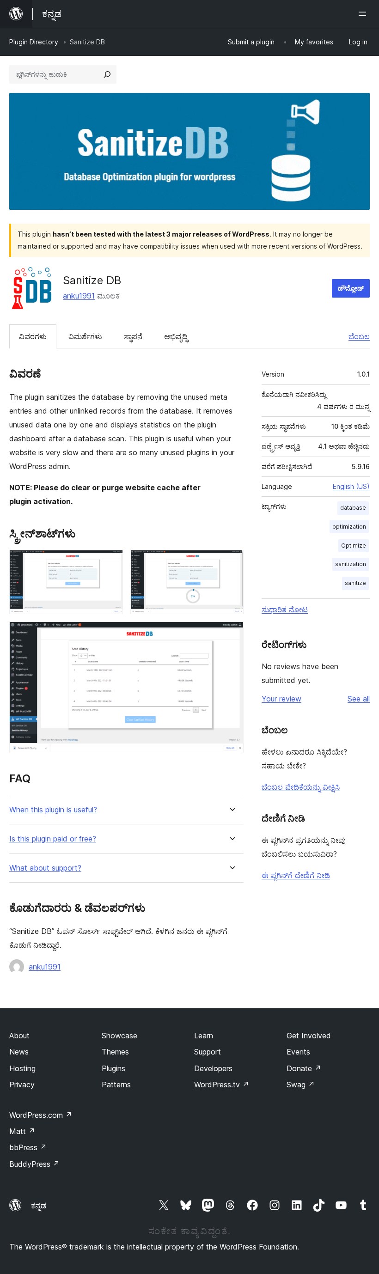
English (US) (351, 486)
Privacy (22, 1084)
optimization (349, 526)
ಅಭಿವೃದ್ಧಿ (176, 336)
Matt (22, 1131)
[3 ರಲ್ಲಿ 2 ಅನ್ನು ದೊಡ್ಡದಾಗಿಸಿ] (231, 562)
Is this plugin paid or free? (52, 839)
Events (298, 1051)
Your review (281, 698)
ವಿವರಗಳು (33, 336)
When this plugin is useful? (53, 809)
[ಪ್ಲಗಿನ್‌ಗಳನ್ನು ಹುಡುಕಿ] (107, 74)
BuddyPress (34, 1164)
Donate (304, 1068)
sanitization (350, 564)
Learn (203, 1035)
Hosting (22, 1068)
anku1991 (79, 295)
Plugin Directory (33, 42)
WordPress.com (40, 1115)
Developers (213, 1068)
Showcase (119, 1035)
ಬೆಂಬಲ (359, 336)
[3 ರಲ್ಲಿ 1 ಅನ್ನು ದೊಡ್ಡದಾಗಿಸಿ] (110, 562)
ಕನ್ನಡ (38, 1205)
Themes (115, 1051)
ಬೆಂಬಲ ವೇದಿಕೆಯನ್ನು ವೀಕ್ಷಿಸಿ (301, 787)
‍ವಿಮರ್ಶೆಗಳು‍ (85, 336)
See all (359, 698)
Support (207, 1051)
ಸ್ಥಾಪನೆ (133, 336)
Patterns (116, 1084)
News (19, 1051)
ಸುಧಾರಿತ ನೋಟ (285, 609)
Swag (301, 1084)
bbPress (28, 1147)
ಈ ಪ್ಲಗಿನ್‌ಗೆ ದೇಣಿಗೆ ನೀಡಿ (296, 875)
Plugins (113, 1068)
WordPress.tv (221, 1084)
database (353, 507)
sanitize (355, 582)
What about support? (45, 868)
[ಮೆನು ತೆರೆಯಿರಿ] (364, 14)
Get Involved (309, 1035)
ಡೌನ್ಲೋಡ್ (351, 288)
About (19, 1035)
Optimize (353, 545)
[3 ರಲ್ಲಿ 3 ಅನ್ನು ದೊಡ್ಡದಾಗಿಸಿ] (231, 634)
